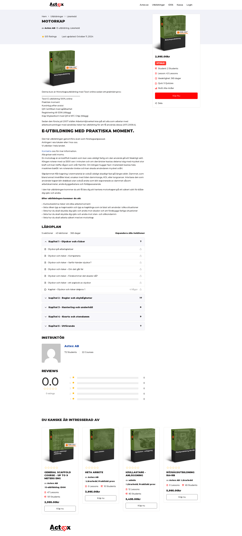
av (43, 28)
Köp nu (176, 96)
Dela (160, 103)
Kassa (180, 5)
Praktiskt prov (106, 481)
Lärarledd (75, 28)
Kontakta (46, 151)
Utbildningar (158, 5)
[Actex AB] (51, 354)
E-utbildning (63, 28)
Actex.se (144, 5)
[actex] (56, 4)
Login (189, 5)
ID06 (170, 5)
